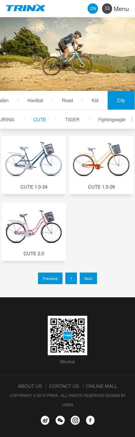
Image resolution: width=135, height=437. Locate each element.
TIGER (72, 119)
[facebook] (90, 420)
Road (67, 100)
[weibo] (45, 420)
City (121, 100)
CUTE (39, 119)
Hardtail (35, 100)
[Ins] (75, 420)
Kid (95, 100)
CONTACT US (64, 385)
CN (93, 8)
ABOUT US (30, 385)
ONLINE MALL (101, 385)
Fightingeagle (111, 119)
